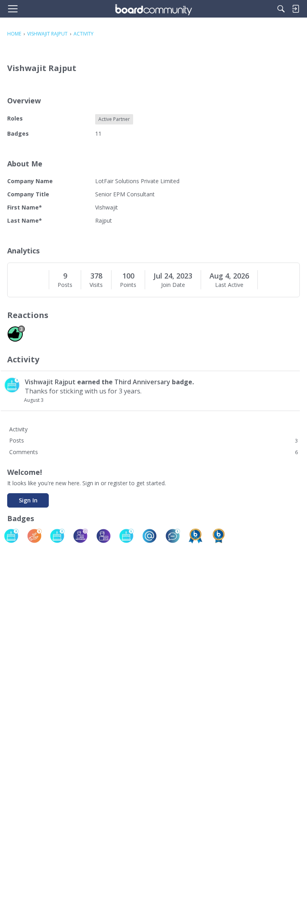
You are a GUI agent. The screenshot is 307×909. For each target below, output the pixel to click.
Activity (18, 429)
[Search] (281, 9)
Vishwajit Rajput (50, 381)
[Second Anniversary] (57, 535)
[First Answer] (34, 535)
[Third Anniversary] (11, 535)
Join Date (173, 285)
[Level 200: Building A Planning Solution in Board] (195, 535)
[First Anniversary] (126, 535)
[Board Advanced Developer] (80, 535)
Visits (96, 285)
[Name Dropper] (149, 535)
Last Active (229, 285)
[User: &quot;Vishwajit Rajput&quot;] (12, 385)
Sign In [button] (28, 500)
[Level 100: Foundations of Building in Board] (218, 535)
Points (128, 285)
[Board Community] (153, 9)
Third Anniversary (142, 381)
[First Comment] (172, 535)
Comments (153, 452)
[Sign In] (295, 9)
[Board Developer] (103, 535)
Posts (65, 285)
